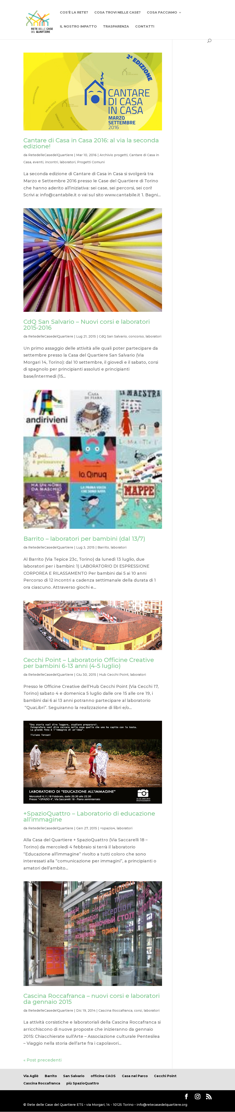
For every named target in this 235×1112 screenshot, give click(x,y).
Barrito (103, 547)
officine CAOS (103, 1076)
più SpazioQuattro (82, 1083)
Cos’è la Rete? (74, 12)
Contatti (144, 26)
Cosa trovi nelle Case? (117, 12)
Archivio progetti (114, 155)
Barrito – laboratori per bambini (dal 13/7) (84, 538)
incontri (51, 162)
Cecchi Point (165, 1076)
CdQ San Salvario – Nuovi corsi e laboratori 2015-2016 (86, 324)
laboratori (68, 162)
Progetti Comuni (91, 162)
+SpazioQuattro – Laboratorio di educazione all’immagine (89, 816)
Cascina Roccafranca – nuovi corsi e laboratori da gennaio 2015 (91, 998)
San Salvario (73, 1076)
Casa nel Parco (135, 1076)
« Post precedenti (42, 1060)
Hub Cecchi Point (114, 675)
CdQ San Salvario (113, 336)
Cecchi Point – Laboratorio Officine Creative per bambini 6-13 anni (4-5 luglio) (88, 663)
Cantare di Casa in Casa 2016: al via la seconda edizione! (91, 143)
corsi (138, 1010)
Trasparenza (116, 26)
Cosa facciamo (162, 12)
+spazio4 (107, 828)
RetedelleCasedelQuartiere (50, 155)
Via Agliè (31, 1076)
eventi (38, 162)
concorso (136, 336)
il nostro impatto (78, 26)
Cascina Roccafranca (115, 1010)
